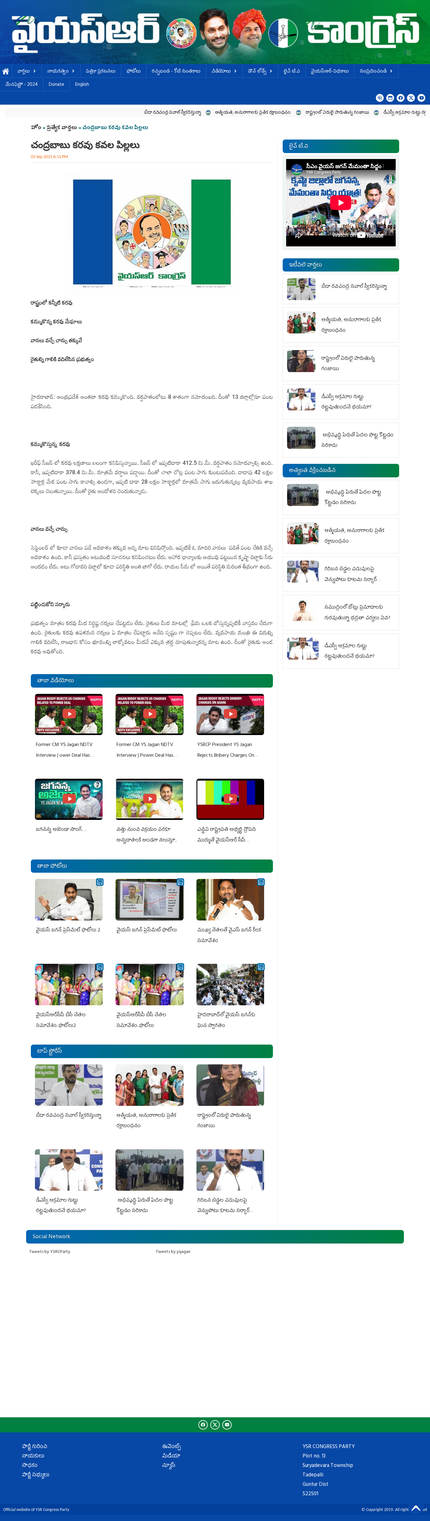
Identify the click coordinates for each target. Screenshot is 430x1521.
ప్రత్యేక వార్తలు (62, 128)
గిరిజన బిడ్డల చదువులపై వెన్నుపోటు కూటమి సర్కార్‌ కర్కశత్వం (223, 1211)
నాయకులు (33, 1457)
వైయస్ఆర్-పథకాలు (330, 71)
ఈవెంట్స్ (171, 1447)
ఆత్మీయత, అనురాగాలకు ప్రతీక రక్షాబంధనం (203, 113)
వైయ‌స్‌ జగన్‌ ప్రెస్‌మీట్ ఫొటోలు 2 (68, 930)
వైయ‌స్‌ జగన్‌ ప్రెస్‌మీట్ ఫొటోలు (146, 930)
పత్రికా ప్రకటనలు (101, 71)
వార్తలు (23, 71)
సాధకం (29, 1466)
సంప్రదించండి (373, 71)
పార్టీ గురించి (34, 1447)
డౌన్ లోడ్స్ (257, 71)
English (82, 85)
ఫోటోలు (134, 71)
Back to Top (416, 1507)
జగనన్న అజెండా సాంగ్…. (61, 830)
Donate (56, 85)
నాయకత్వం (58, 71)
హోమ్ (6, 71)
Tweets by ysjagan (173, 1252)
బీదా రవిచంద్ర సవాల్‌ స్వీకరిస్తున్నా (122, 113)
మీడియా (171, 1457)
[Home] (215, 32)
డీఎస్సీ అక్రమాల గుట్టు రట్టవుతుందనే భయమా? (374, 113)
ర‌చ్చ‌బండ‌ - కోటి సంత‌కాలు (176, 71)
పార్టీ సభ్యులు (35, 1475)
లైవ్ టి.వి (292, 71)
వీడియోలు (221, 71)
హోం (36, 128)
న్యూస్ (168, 1466)
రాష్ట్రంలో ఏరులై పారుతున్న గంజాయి (287, 113)
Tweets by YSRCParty (49, 1252)
